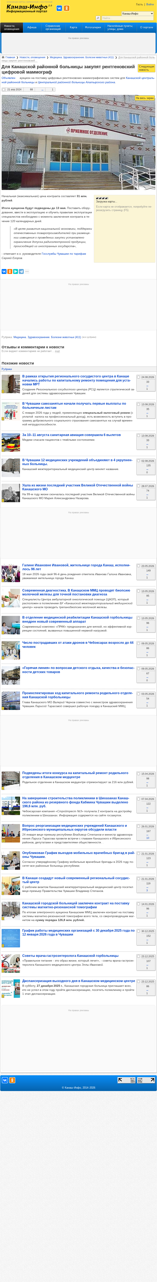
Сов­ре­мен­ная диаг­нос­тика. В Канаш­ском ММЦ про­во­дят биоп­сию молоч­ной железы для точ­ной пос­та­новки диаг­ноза (76, 592)
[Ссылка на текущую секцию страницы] (54, 72)
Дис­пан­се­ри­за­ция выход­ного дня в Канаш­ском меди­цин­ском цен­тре (78, 981)
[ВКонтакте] (4, 271)
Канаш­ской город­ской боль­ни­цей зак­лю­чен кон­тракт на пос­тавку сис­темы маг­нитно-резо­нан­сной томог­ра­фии (75, 905)
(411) (47, 337)
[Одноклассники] (9, 271)
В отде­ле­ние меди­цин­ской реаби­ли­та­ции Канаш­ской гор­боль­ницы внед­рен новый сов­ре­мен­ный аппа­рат (77, 619)
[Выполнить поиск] (98, 18)
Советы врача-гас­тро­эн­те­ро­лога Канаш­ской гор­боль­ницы (70, 955)
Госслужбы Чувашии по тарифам (64, 253)
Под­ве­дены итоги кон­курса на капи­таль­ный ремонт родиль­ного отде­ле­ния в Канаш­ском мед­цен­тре (75, 775)
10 (147, 838)
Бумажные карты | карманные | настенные (30, 1)
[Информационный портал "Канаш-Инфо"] (27, 9)
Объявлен (8, 77)
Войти (150, 4)
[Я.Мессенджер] (15, 271)
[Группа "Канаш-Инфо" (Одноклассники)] (12, 1080)
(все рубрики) (89, 337)
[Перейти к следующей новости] (146, 68)
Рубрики (7, 369)
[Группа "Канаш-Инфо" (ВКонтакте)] (5, 1080)
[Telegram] (21, 271)
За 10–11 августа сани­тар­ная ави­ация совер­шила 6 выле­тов (71, 435)
